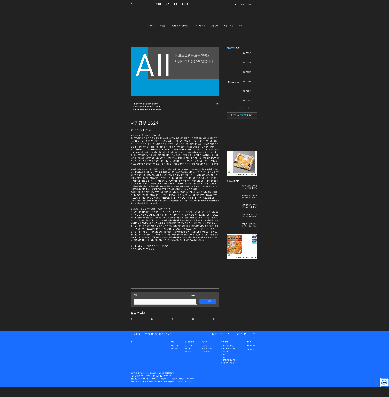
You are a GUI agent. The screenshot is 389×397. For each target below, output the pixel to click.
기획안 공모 (250, 349)
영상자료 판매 (251, 345)
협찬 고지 (188, 351)
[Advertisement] (120, 60)
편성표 (243, 4)
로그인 (237, 4)
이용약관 (204, 346)
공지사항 (137, 334)
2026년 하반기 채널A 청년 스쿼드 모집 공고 (158, 334)
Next (220, 319)
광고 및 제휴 (188, 346)
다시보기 (150, 26)
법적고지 (249, 342)
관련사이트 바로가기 (218, 334)
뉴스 (167, 4)
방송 (175, 4)
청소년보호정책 (206, 351)
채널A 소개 (174, 346)
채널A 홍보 (174, 349)
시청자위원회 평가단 (227, 346)
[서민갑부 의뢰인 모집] (179, 26)
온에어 (159, 4)
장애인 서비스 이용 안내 (228, 363)
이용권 (249, 4)
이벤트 (223, 354)
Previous (129, 319)
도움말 (223, 357)
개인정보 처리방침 (207, 349)
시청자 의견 (228, 26)
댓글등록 (207, 301)
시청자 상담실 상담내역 (228, 349)
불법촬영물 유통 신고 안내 (229, 360)
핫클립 (162, 26)
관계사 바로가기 (241, 334)
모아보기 (185, 4)
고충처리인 (224, 351)
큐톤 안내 (188, 349)
